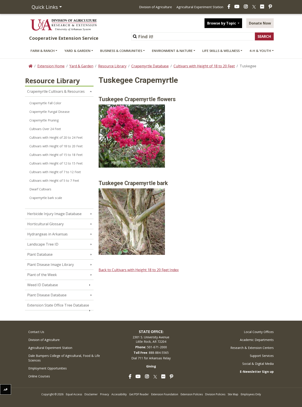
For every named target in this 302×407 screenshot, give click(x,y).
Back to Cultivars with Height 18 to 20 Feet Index (139, 269)
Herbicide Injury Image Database (54, 213)
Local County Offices (259, 332)
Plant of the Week (42, 274)
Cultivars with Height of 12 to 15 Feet (56, 163)
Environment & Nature (172, 50)
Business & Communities (121, 50)
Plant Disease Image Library (50, 264)
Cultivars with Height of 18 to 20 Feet (204, 66)
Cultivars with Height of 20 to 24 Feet (56, 137)
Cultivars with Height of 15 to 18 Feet (56, 155)
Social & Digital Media (258, 364)
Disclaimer (91, 394)
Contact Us (36, 332)
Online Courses (39, 376)
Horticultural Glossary (45, 223)
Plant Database (40, 254)
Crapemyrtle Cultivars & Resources (56, 91)
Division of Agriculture (155, 7)
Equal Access (74, 394)
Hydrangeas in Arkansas (47, 234)
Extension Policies (192, 394)
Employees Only (251, 394)
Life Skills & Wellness (221, 50)
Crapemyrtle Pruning (44, 120)
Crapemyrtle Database (150, 66)
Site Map (233, 394)
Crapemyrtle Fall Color (45, 103)
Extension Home (51, 66)
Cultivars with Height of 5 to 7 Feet (54, 180)
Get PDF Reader (139, 394)
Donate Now (260, 23)
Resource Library (112, 66)
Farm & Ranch (43, 50)
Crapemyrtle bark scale (45, 198)
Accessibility (119, 394)
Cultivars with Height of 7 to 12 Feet (55, 172)
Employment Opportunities (47, 368)
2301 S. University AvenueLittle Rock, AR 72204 (151, 339)
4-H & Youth (260, 50)
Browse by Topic (222, 23)
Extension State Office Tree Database (58, 305)
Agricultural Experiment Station (199, 7)
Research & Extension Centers (252, 348)
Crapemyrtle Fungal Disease (49, 112)
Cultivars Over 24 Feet (45, 129)
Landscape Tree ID (42, 244)
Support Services (262, 356)
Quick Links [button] (45, 7)
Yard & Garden (77, 50)
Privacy (104, 394)
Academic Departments (257, 340)
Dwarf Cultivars (40, 189)
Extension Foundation (164, 394)
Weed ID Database (42, 284)
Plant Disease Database (47, 295)
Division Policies (215, 394)
